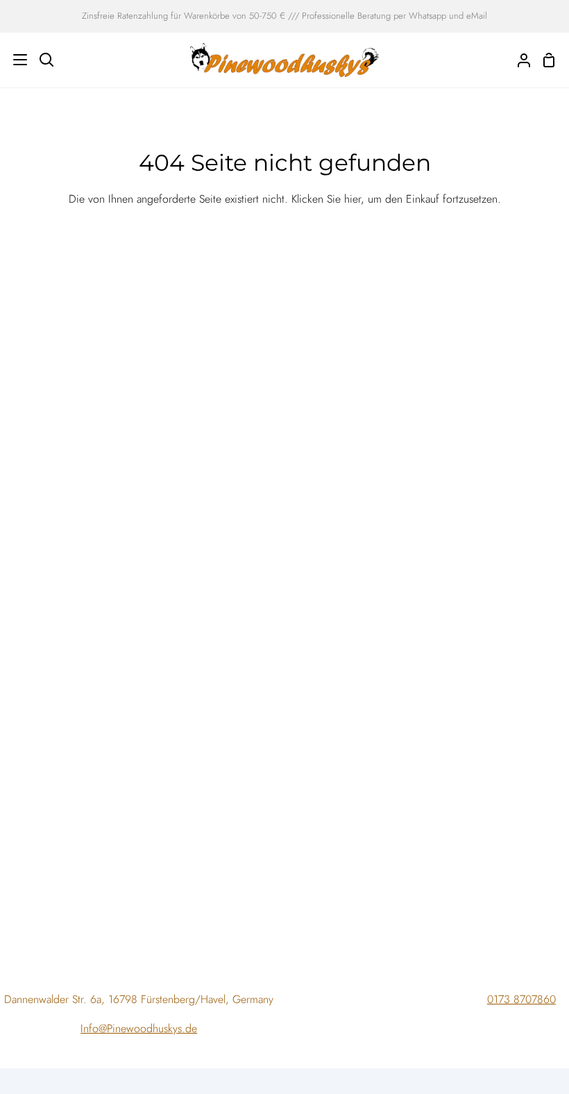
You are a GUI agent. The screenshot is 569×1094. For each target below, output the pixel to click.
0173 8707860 (521, 999)
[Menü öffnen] (14, 59)
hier (352, 199)
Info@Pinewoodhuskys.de (138, 1028)
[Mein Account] (518, 60)
